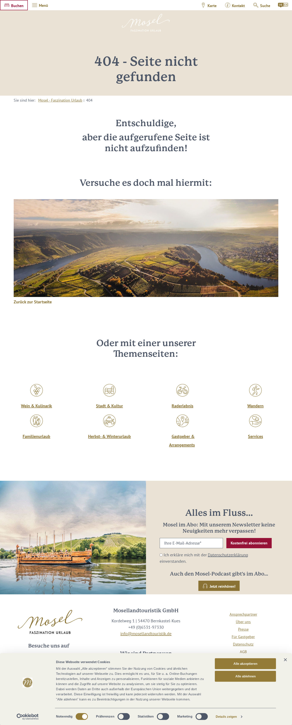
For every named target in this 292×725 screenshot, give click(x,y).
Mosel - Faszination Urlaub (60, 100)
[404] (283, 5)
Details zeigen (226, 716)
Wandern (255, 406)
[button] (14, 5)
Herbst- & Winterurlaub (109, 436)
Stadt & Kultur (109, 406)
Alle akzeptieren (245, 663)
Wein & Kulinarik (36, 406)
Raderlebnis (182, 406)
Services (255, 436)
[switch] (124, 716)
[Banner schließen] (285, 659)
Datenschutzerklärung (228, 555)
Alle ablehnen (245, 676)
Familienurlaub (36, 436)
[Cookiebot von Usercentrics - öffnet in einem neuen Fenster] (27, 716)
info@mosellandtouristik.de (145, 633)
